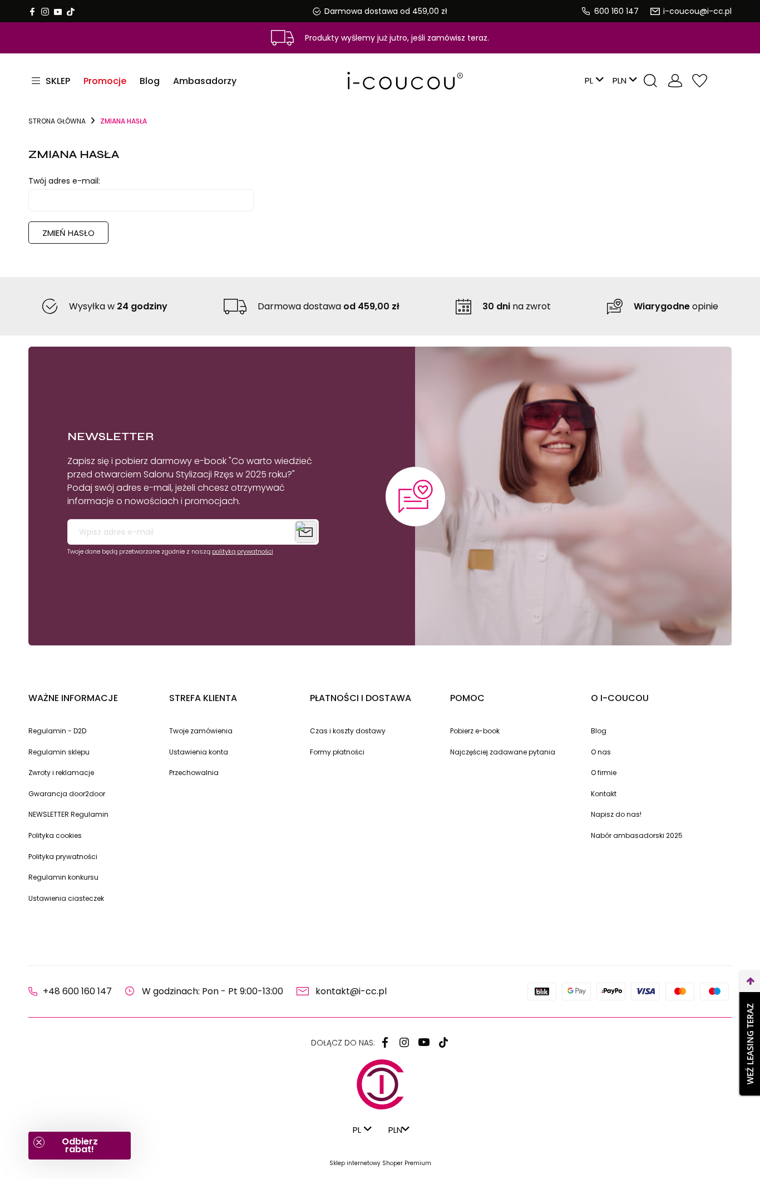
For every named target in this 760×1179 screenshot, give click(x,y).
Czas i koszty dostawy (348, 731)
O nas (601, 752)
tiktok (71, 12)
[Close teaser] (39, 1142)
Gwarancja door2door (66, 793)
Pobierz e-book (475, 731)
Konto (675, 81)
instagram (45, 12)
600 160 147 (616, 11)
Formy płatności (337, 752)
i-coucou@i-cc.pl (697, 11)
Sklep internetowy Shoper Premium (380, 1163)
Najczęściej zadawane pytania (502, 752)
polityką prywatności (242, 551)
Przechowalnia (699, 81)
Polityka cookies (55, 835)
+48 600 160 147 (77, 991)
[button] (79, 1146)
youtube (58, 12)
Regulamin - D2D (57, 731)
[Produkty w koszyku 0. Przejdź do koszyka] (722, 81)
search (650, 81)
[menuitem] (105, 81)
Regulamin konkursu (63, 877)
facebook (32, 12)
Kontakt (603, 793)
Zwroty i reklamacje (61, 772)
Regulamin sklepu (59, 752)
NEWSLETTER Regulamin (68, 814)
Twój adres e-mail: (64, 180)
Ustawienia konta (198, 752)
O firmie (603, 772)
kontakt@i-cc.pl (351, 991)
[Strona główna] (380, 81)
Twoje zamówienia (201, 731)
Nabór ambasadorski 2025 (637, 835)
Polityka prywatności (62, 856)
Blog (598, 731)
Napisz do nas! (616, 814)
